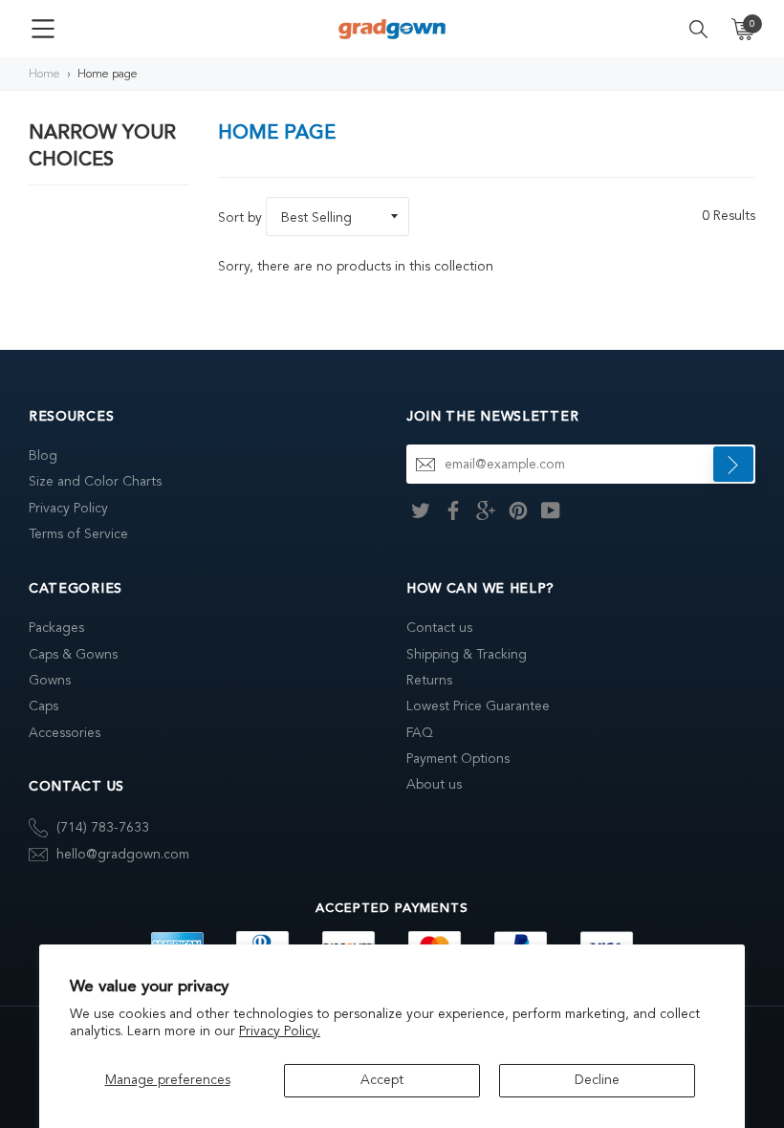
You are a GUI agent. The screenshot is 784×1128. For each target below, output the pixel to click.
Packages (56, 627)
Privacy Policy (68, 508)
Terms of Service (78, 534)
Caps (43, 706)
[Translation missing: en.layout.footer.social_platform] (420, 509)
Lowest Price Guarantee (478, 706)
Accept (381, 1080)
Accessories (64, 733)
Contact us (439, 627)
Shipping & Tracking (466, 654)
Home (44, 73)
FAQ (419, 733)
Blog (43, 455)
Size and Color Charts (95, 481)
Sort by (240, 217)
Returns (429, 680)
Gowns (50, 680)
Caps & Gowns (73, 654)
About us (434, 784)
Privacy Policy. (279, 1031)
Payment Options (458, 758)
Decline (597, 1080)
